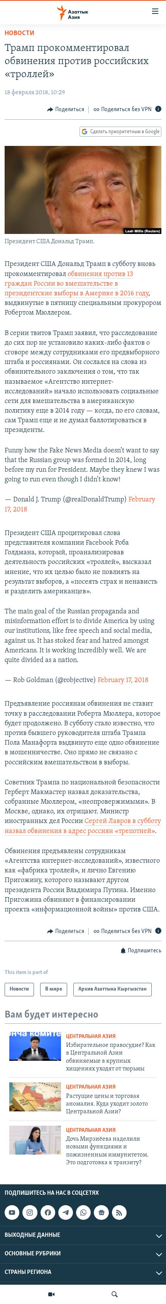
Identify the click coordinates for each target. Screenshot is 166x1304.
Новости (19, 33)
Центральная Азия (91, 1037)
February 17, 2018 (123, 680)
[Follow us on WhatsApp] (83, 1212)
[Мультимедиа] (51, 1294)
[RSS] (119, 1212)
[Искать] (114, 1294)
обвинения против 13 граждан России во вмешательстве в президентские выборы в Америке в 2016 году (76, 284)
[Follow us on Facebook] (48, 1212)
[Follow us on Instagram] (29, 1212)
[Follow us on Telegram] (65, 1212)
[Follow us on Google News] (101, 1212)
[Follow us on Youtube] (12, 1212)
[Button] (65, 110)
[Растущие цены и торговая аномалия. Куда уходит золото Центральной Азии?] (35, 1096)
